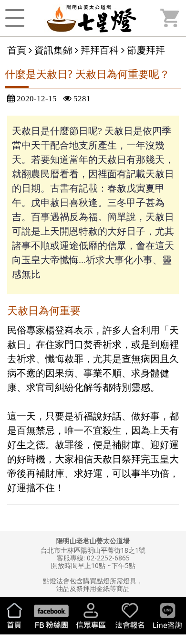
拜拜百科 (100, 49)
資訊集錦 (53, 49)
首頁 (16, 49)
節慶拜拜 (146, 49)
